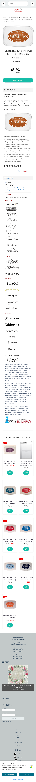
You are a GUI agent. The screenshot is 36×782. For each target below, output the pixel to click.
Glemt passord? (6, 721)
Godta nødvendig (9, 774)
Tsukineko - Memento (9, 19)
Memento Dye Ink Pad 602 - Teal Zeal (10, 502)
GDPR (18, 745)
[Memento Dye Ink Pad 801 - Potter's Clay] (18, 36)
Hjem (4, 17)
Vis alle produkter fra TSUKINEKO (14, 190)
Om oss (18, 730)
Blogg (19, 760)
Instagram (19, 757)
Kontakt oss (18, 732)
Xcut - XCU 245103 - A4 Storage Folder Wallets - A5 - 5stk (26, 463)
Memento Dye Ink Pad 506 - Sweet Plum (10, 462)
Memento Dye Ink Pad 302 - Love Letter (26, 502)
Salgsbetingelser (18, 742)
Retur (18, 740)
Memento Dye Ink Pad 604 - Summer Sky (10, 578)
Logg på (18, 735)
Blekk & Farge (13, 17)
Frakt (18, 737)
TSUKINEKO (17, 58)
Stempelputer (25, 17)
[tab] (18, 90)
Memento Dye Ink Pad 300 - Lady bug (10, 540)
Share (19, 171)
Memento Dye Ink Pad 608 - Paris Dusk (26, 578)
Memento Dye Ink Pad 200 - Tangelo (10, 617)
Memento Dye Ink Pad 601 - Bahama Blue (26, 540)
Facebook (19, 754)
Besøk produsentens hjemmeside (14, 188)
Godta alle (26, 774)
